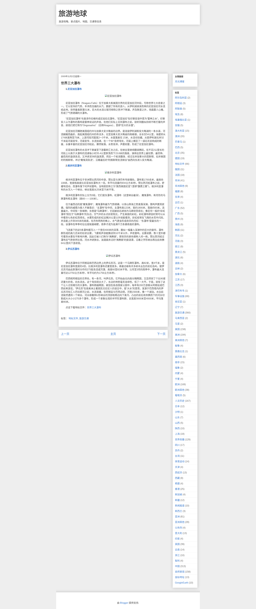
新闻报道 (179, 505)
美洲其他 (179, 340)
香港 (177, 489)
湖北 (177, 257)
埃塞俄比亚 (181, 120)
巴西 (177, 147)
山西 (177, 423)
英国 (177, 544)
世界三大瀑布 (94, 307)
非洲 (177, 180)
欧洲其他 (179, 390)
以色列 (178, 527)
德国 (177, 158)
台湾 (177, 456)
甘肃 (177, 197)
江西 (177, 285)
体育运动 (179, 461)
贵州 (177, 219)
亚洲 (177, 516)
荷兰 (177, 246)
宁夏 (177, 379)
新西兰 (178, 511)
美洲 (177, 334)
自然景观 (179, 571)
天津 (177, 467)
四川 (177, 445)
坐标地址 (179, 577)
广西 (177, 213)
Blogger (124, 603)
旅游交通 (84, 318)
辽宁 (177, 307)
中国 (177, 566)
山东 (177, 417)
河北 (177, 235)
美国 (177, 329)
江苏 (177, 279)
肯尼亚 (178, 301)
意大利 (178, 533)
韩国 (177, 230)
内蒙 (177, 373)
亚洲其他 (179, 522)
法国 (177, 175)
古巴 (177, 202)
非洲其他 (179, 186)
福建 (177, 191)
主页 (113, 334)
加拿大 (178, 274)
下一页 (161, 334)
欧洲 (177, 384)
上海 (177, 434)
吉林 (177, 268)
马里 (177, 324)
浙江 (177, 555)
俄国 (177, 169)
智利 (177, 560)
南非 (177, 362)
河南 (177, 241)
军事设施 (179, 296)
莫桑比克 (179, 351)
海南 (177, 224)
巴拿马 (178, 142)
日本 (177, 406)
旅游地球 (73, 13)
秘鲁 (177, 345)
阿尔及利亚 (181, 97)
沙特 (177, 412)
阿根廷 (178, 103)
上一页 (65, 334)
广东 (177, 208)
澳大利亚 (179, 131)
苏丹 (177, 450)
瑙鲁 (177, 368)
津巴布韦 (179, 290)
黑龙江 (178, 252)
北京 (177, 153)
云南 (177, 549)
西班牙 (178, 472)
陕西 (177, 428)
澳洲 (177, 136)
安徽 (177, 125)
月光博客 (179, 81)
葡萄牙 (178, 395)
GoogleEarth (181, 582)
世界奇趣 (179, 439)
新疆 (177, 500)
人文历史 (179, 401)
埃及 (177, 114)
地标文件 (73, 318)
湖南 (177, 263)
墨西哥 (178, 357)
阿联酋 (178, 108)
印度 (177, 538)
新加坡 (178, 494)
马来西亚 (179, 318)
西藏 (177, 478)
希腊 (177, 483)
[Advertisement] (128, 47)
